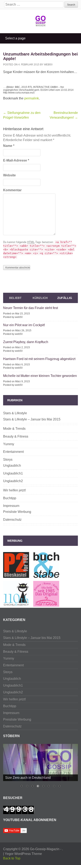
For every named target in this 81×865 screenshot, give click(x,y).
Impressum (11, 505)
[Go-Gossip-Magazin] (40, 20)
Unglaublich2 (13, 481)
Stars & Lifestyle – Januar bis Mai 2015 (31, 419)
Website (9, 175)
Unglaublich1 (13, 473)
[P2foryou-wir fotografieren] (16, 575)
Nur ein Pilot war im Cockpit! (24, 325)
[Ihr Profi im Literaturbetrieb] (46, 575)
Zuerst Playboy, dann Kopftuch (25, 342)
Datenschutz (12, 519)
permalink (31, 98)
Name (8, 146)
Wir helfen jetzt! (14, 490)
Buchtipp (9, 498)
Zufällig (64, 298)
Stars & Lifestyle (15, 413)
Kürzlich (40, 298)
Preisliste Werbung (17, 511)
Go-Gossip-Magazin (44, 849)
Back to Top (11, 858)
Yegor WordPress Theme (23, 854)
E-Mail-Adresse (16, 160)
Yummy (8, 444)
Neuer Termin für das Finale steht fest (30, 308)
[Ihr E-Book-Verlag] (16, 604)
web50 (48, 64)
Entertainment (13, 451)
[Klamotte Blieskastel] (46, 604)
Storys (7, 459)
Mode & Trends (14, 428)
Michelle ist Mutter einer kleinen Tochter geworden (40, 376)
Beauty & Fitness (15, 436)
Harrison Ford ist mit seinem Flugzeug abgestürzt (39, 359)
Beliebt (15, 298)
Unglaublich (12, 465)
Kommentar (12, 190)
